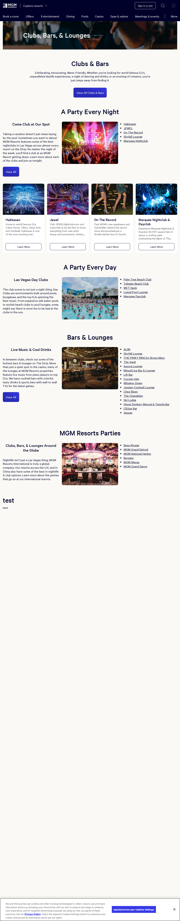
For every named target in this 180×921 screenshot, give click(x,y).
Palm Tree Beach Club (137, 279)
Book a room (11, 16)
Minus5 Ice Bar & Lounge (139, 370)
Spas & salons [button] (119, 16)
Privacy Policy (33, 914)
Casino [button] (99, 16)
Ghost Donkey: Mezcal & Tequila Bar (146, 404)
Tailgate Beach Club (136, 283)
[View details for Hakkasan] (23, 199)
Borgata (128, 458)
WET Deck (130, 288)
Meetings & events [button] (147, 16)
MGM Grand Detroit (136, 449)
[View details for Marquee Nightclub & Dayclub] (156, 199)
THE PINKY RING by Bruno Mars (144, 358)
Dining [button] (70, 16)
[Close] (174, 909)
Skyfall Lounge (133, 136)
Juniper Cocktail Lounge (139, 387)
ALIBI (127, 349)
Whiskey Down (133, 383)
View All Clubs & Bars (90, 93)
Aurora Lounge (133, 366)
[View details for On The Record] (112, 199)
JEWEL (128, 128)
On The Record (133, 132)
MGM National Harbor (137, 453)
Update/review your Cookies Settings (134, 909)
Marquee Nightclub (136, 141)
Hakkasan (130, 124)
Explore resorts (33, 6)
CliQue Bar (130, 408)
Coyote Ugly (131, 379)
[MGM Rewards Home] (10, 5)
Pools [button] (84, 16)
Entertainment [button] (50, 16)
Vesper (128, 412)
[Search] (163, 5)
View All (11, 172)
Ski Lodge (130, 400)
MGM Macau (131, 462)
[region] (90, 909)
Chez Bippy (131, 391)
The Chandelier (133, 396)
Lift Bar (128, 374)
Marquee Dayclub (135, 296)
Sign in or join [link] (145, 5)
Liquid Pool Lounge (136, 292)
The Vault (130, 362)
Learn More (23, 246)
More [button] (174, 16)
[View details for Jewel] (68, 199)
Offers (30, 16)
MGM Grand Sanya (135, 466)
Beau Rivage (131, 445)
